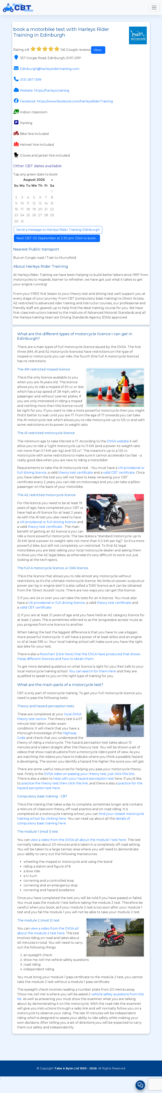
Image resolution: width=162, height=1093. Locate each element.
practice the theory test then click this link (54, 783)
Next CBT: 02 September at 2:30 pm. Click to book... (56, 238)
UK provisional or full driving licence (56, 603)
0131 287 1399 (30, 80)
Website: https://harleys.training (44, 90)
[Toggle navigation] (154, 7)
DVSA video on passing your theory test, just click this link (89, 774)
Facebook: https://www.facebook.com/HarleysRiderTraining (66, 101)
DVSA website (118, 441)
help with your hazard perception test (83, 778)
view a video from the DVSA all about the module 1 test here (78, 840)
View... (98, 50)
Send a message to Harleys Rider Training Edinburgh (58, 230)
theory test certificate (76, 472)
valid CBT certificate (119, 472)
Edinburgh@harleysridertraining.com (49, 69)
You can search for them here (93, 671)
